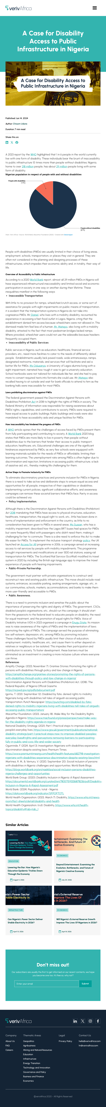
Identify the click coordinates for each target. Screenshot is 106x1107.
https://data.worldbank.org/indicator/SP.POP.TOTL (35, 793)
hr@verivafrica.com (88, 1045)
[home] (18, 8)
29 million (61, 166)
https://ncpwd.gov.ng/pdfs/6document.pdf (30, 690)
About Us (10, 1041)
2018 (12, 512)
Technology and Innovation (36, 1067)
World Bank (36, 279)
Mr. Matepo (60, 326)
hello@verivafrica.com (89, 1041)
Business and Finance (33, 1076)
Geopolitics (28, 1041)
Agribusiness (29, 1045)
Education (28, 1054)
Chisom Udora (20, 123)
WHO (33, 154)
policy (86, 540)
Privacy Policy (65, 1041)
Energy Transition (31, 1063)
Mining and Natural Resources (37, 1050)
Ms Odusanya (38, 365)
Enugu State (79, 622)
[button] (94, 8)
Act (33, 401)
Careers (9, 1050)
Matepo (83, 377)
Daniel (34, 314)
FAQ (8, 1045)
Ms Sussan (76, 524)
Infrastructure (29, 1058)
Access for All (28, 544)
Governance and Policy (34, 1072)
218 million (28, 166)
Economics (28, 1081)
